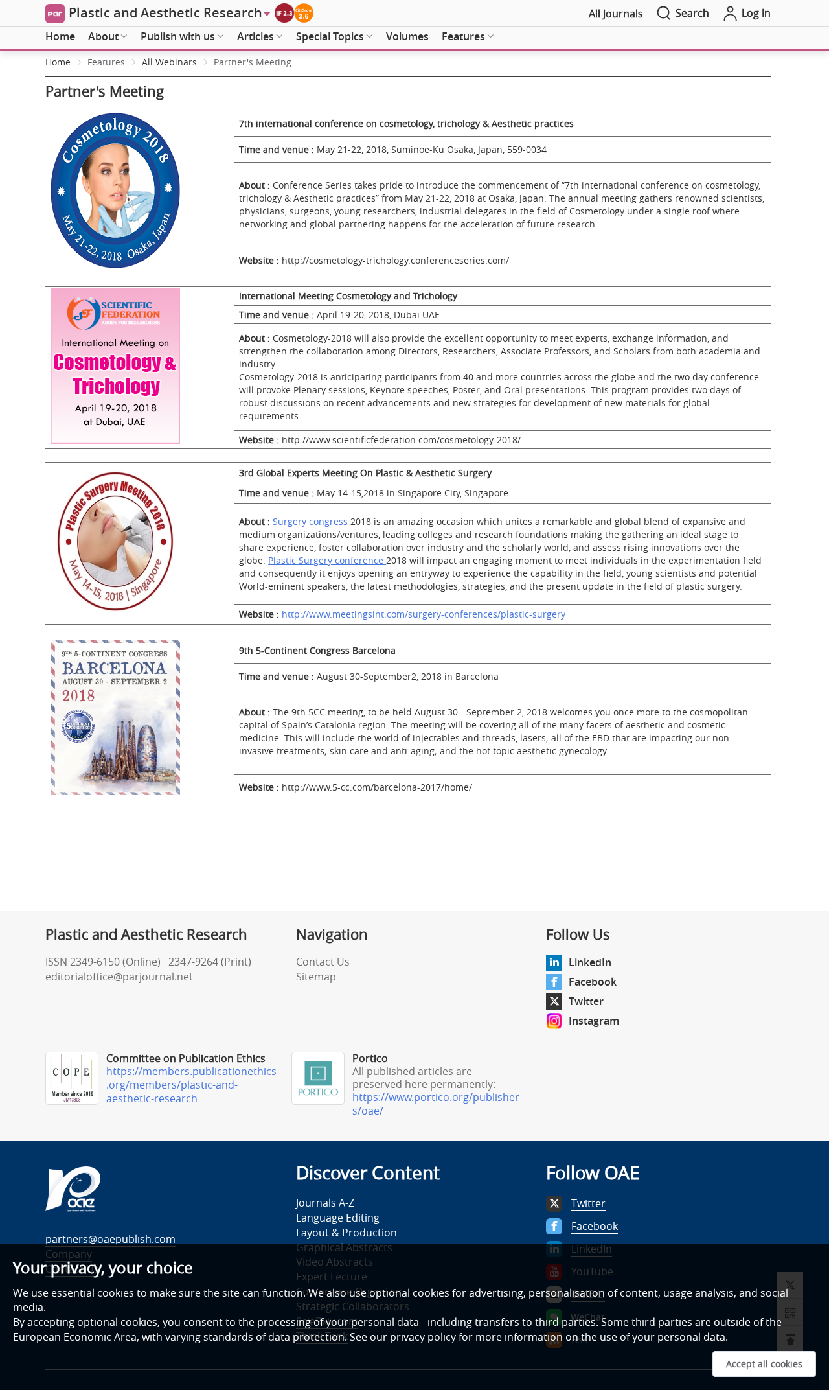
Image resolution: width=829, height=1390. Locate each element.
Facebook (593, 982)
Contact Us (323, 962)
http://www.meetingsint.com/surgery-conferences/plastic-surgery (423, 614)
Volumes (407, 36)
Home (60, 36)
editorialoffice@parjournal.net (119, 976)
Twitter (586, 1001)
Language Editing (338, 1217)
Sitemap (316, 976)
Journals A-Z (325, 1203)
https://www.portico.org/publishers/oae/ (435, 1104)
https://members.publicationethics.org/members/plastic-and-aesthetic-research (191, 1085)
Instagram (594, 1021)
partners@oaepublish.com (110, 1239)
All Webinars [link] (169, 62)
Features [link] (106, 62)
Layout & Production (346, 1232)
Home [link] (58, 62)
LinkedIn (590, 962)
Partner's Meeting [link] (252, 62)
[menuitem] (60, 37)
